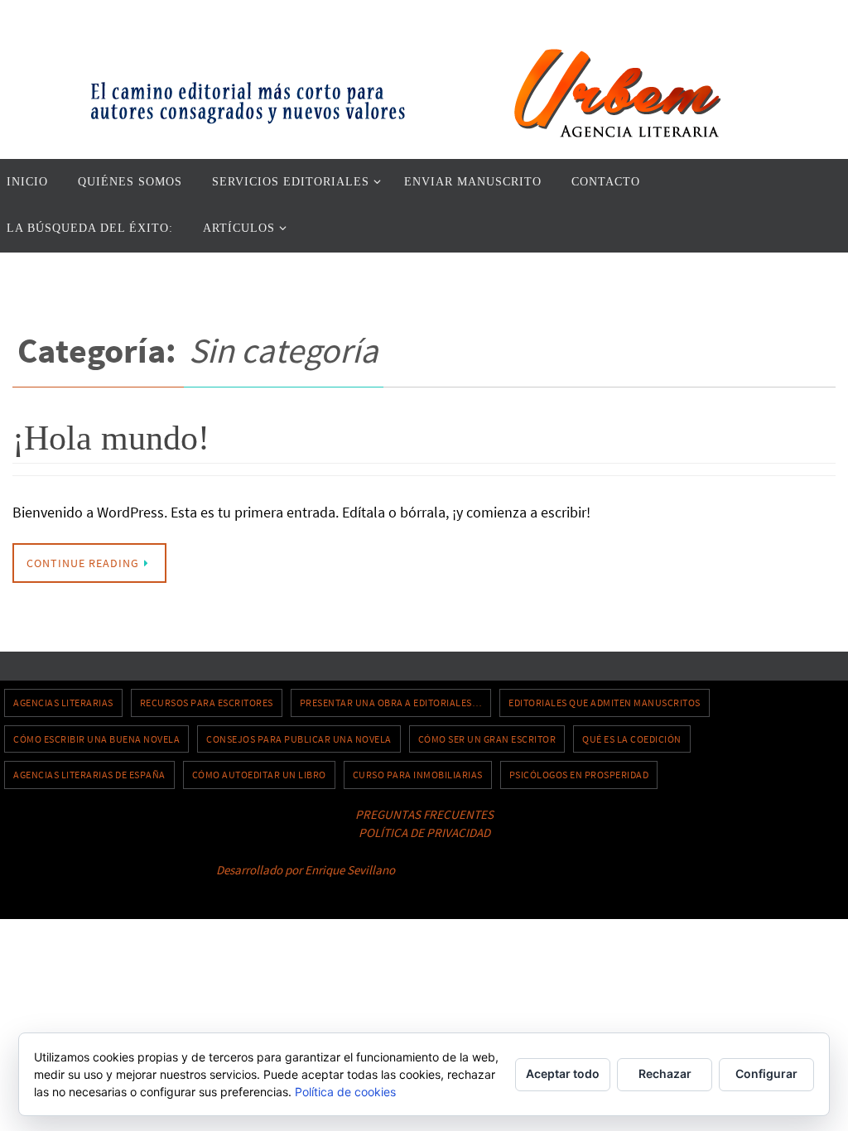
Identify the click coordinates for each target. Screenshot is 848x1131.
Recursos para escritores (206, 702)
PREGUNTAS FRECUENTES (424, 814)
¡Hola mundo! (111, 438)
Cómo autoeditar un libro (259, 774)
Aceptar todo (563, 1073)
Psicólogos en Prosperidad (579, 774)
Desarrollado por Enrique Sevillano (305, 870)
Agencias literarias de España (89, 774)
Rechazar (664, 1073)
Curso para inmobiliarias (418, 774)
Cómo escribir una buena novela (96, 739)
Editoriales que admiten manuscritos (604, 702)
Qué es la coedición (632, 739)
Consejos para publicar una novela (299, 739)
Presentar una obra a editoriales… (391, 702)
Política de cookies (345, 1092)
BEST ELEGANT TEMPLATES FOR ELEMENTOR (515, 870)
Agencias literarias (63, 702)
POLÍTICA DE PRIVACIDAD (424, 832)
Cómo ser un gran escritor (487, 739)
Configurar (766, 1073)
